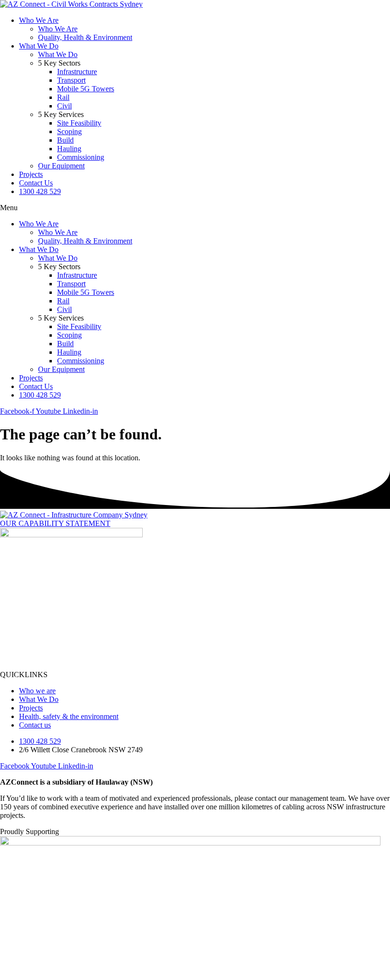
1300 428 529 (40, 191)
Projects (31, 174)
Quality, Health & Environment (85, 37)
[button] (195, 208)
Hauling (69, 149)
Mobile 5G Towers (85, 89)
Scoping (69, 131)
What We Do (38, 46)
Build (65, 140)
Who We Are (38, 20)
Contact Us (36, 183)
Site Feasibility (79, 123)
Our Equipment (61, 166)
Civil (64, 106)
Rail (63, 97)
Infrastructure (77, 72)
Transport (71, 80)
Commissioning (80, 157)
